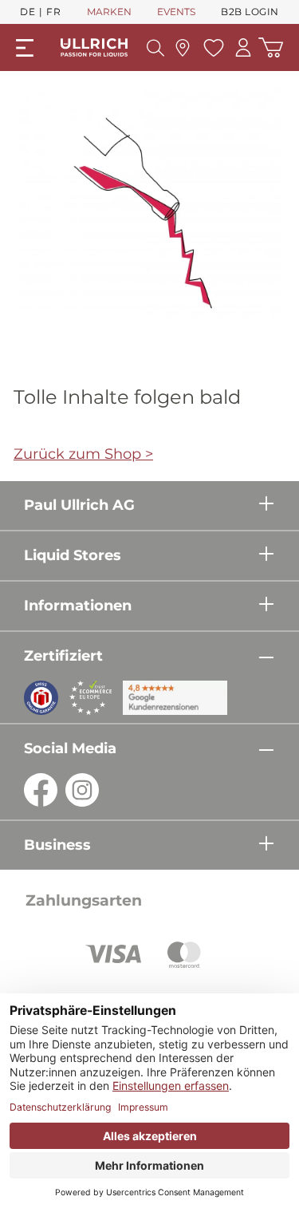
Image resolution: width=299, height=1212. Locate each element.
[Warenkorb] (270, 47)
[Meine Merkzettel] (211, 47)
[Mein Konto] (243, 47)
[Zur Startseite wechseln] (94, 47)
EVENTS (176, 12)
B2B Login (250, 12)
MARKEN (109, 12)
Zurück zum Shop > (83, 454)
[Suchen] (155, 47)
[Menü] (24, 47)
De (27, 12)
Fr (53, 12)
